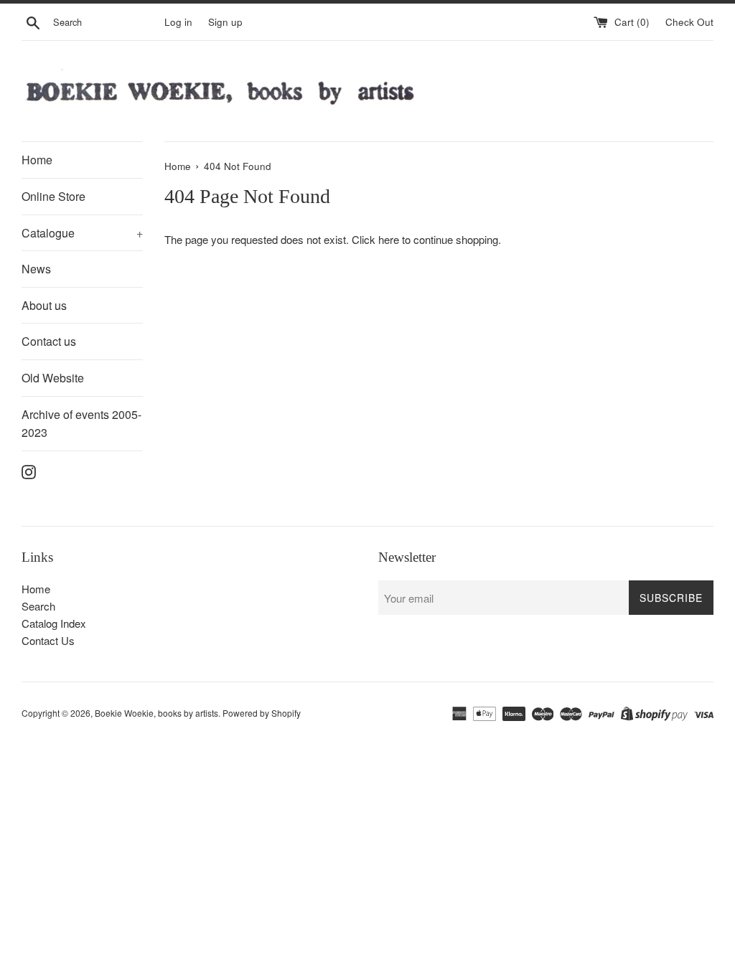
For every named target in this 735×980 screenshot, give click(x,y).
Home (37, 159)
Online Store (53, 196)
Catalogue (82, 233)
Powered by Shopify (262, 713)
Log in (178, 22)
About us (44, 305)
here (388, 239)
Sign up (225, 22)
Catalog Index (54, 623)
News (36, 268)
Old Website (53, 377)
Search (38, 605)
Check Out (689, 22)
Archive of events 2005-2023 (81, 423)
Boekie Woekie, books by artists (156, 713)
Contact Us (48, 640)
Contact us (49, 341)
